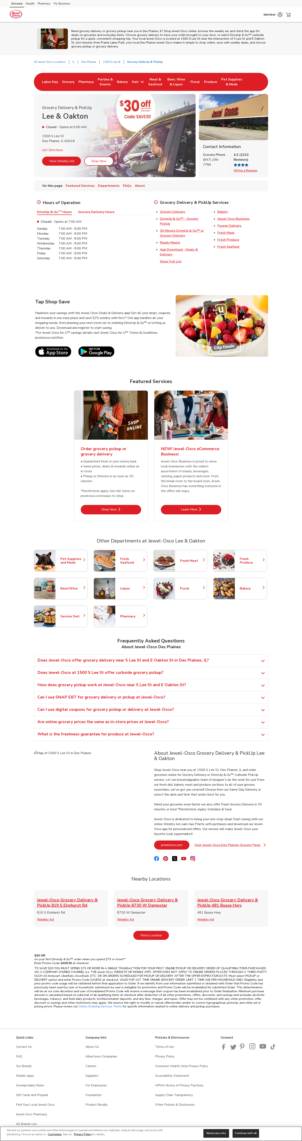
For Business (62, 4)
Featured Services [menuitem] (80, 185)
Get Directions (52, 150)
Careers (90, 1066)
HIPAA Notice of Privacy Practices (179, 1085)
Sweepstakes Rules (30, 1085)
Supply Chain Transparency (174, 1095)
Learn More (201, 509)
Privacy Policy (164, 1056)
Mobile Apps (25, 1076)
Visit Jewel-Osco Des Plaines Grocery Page (229, 846)
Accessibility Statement (172, 1076)
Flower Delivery (229, 226)
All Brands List (26, 1124)
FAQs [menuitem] (127, 185)
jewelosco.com (175, 845)
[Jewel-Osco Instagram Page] (252, 1049)
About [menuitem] (140, 185)
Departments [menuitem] (109, 185)
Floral (191, 588)
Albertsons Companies (101, 1056)
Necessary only (216, 1133)
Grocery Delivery (172, 212)
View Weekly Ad (61, 161)
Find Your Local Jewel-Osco (35, 1105)
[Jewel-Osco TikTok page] (273, 1049)
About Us (92, 1047)
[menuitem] (50, 82)
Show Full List (171, 261)
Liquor (131, 588)
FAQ (19, 1056)
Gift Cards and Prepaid (32, 1095)
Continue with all (246, 1133)
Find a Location (154, 935)
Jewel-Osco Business (233, 219)
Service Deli (71, 616)
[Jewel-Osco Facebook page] (224, 1049)
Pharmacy (44, 4)
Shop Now (98, 161)
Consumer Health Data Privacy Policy (181, 1066)
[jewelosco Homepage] (16, 14)
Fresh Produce (228, 239)
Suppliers (91, 1076)
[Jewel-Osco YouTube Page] (263, 1049)
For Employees (96, 1085)
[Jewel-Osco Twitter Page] (233, 1049)
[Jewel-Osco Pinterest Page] (243, 1049)
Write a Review (245, 170)
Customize (55, 1134)
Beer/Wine (71, 588)
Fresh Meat (226, 232)
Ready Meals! (170, 242)
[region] (151, 1133)
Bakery (222, 212)
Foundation (93, 1095)
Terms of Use (164, 1047)
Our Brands (24, 1066)
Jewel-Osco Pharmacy (31, 1114)
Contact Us (24, 1047)
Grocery (16, 4)
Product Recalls (96, 1105)
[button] (273, 14)
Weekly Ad (45, 919)
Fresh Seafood (228, 246)
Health (30, 4)
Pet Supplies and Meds (71, 560)
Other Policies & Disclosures (175, 1105)
